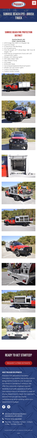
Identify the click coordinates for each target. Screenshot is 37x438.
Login (18, 433)
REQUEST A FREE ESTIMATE (18, 363)
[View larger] (18, 84)
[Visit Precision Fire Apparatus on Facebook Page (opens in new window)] (3, 406)
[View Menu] (34, 3)
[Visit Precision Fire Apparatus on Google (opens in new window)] (8, 406)
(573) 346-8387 (16, 419)
